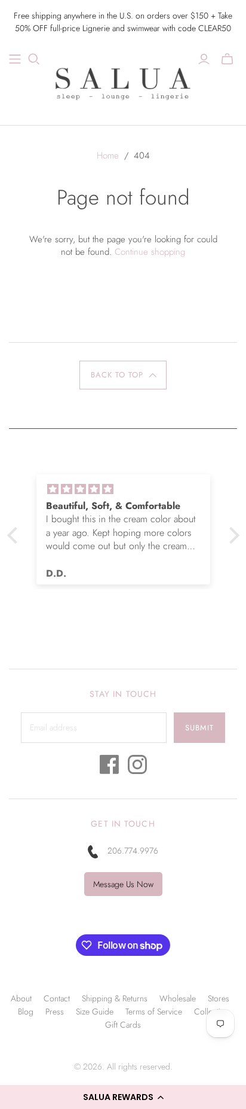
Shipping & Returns (114, 998)
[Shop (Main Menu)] (15, 59)
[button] (123, 1097)
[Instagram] (137, 768)
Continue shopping (150, 251)
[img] (93, 489)
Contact (57, 998)
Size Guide (94, 1011)
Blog (25, 1011)
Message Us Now (123, 884)
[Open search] (34, 59)
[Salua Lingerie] (123, 82)
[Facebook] (109, 768)
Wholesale (177, 998)
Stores (218, 998)
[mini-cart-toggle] (227, 59)
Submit (199, 727)
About (21, 998)
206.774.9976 (132, 851)
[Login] (204, 59)
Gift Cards (123, 1025)
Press (54, 1011)
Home (108, 155)
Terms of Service (153, 1011)
